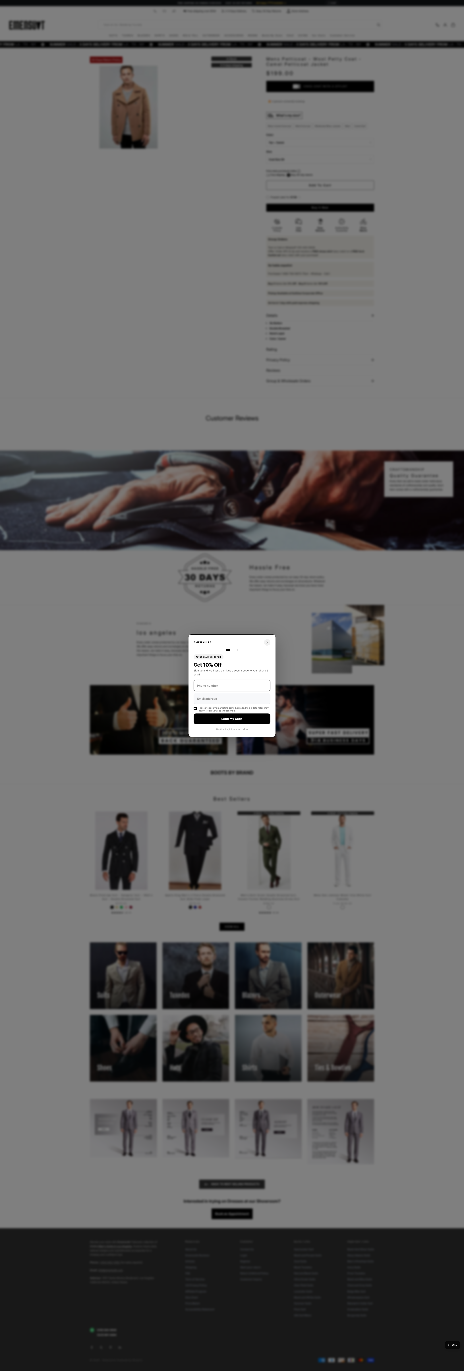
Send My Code (232, 719)
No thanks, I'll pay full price (232, 729)
